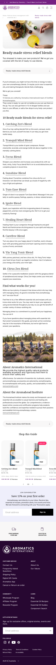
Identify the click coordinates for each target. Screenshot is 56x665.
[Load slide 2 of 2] (7, 2)
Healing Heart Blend (19, 219)
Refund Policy (7, 652)
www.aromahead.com (11, 413)
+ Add (17, 462)
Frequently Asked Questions (10, 569)
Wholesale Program (11, 598)
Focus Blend (13, 156)
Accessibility (20, 652)
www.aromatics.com (10, 386)
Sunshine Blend (16, 173)
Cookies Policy (37, 649)
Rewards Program (10, 605)
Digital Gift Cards (10, 578)
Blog (32, 598)
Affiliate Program (10, 601)
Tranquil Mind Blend (19, 140)
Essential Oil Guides (39, 605)
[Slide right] (32, 484)
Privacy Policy (7, 649)
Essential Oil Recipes (39, 601)
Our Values (35, 568)
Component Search (39, 608)
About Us (35, 565)
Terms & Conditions (22, 649)
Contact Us (7, 565)
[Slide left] (23, 484)
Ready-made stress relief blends (27, 52)
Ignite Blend (13, 203)
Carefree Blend (15, 236)
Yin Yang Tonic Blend (19, 252)
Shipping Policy (9, 574)
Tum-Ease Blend (16, 189)
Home (5, 15)
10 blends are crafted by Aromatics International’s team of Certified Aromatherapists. (28, 99)
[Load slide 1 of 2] (4, 2)
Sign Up (43, 512)
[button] (51, 7)
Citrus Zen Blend (17, 268)
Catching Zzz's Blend (19, 124)
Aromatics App (9, 582)
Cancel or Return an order (14, 585)
